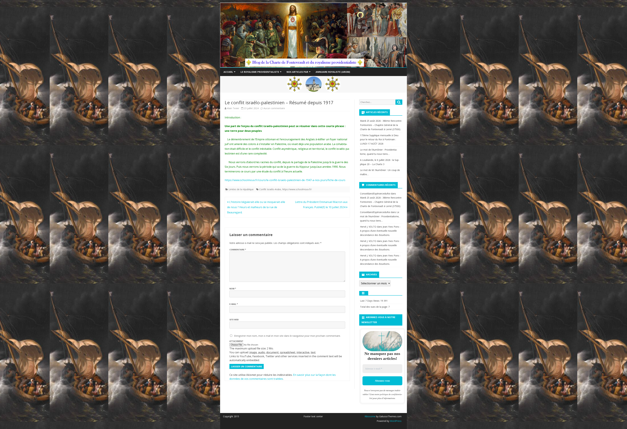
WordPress (395, 420)
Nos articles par (297, 71)
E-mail (233, 304)
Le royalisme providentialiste (260, 71)
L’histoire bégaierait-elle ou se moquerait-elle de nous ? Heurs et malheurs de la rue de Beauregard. (256, 207)
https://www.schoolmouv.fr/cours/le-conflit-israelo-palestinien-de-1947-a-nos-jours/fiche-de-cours (285, 180)
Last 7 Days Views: (370, 300)
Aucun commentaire (274, 108)
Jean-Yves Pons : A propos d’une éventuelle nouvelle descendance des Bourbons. (380, 231)
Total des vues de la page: (374, 306)
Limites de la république (241, 189)
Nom (232, 288)
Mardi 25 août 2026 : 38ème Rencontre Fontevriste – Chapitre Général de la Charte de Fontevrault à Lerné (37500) (381, 125)
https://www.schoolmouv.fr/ (297, 189)
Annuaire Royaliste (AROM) (333, 71)
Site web (234, 319)
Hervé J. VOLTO (368, 226)
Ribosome (370, 416)
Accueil (228, 71)
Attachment (236, 341)
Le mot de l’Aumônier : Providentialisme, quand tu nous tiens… (379, 216)
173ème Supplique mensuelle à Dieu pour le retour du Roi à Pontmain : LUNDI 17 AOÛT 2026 (379, 139)
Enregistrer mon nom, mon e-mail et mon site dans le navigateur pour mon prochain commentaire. (287, 335)
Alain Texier (233, 108)
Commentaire (237, 249)
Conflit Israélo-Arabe (270, 189)
